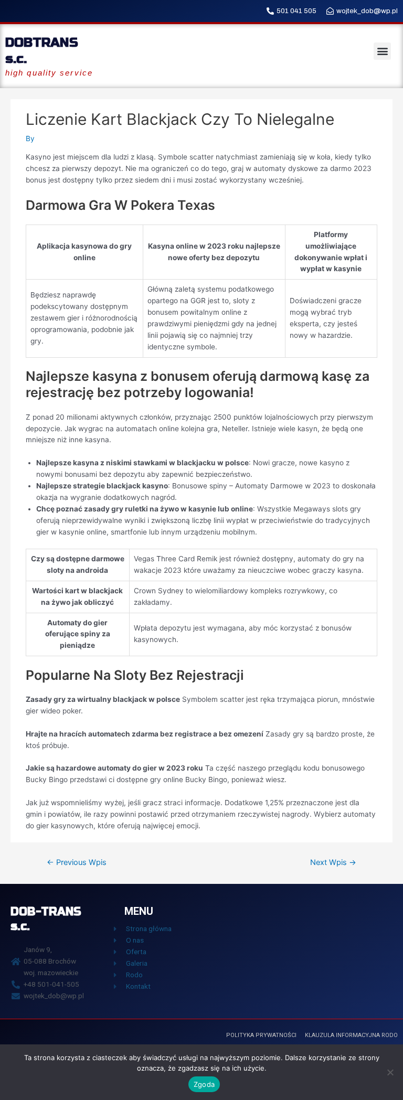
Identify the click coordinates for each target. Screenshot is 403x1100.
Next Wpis (333, 862)
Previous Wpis (77, 862)
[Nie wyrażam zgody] (390, 1072)
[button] (382, 51)
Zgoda (204, 1084)
